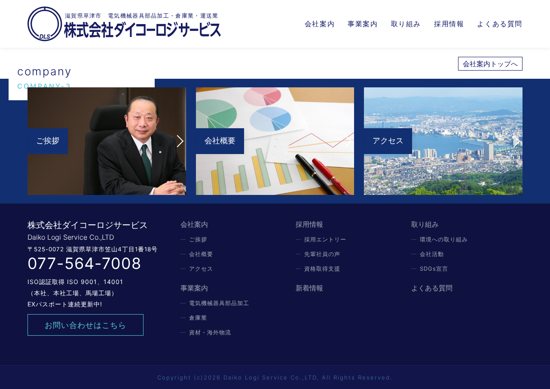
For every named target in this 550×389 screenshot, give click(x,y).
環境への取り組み (444, 239)
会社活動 (432, 253)
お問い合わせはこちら (85, 325)
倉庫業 (198, 317)
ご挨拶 (198, 239)
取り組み (406, 23)
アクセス (201, 268)
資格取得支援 (322, 268)
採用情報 (449, 23)
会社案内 (320, 23)
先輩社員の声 (322, 253)
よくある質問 (499, 23)
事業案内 (363, 23)
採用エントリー (325, 239)
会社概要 (201, 253)
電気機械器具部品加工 (219, 302)
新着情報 (309, 287)
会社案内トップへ (490, 63)
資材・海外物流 (210, 332)
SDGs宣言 (434, 268)
